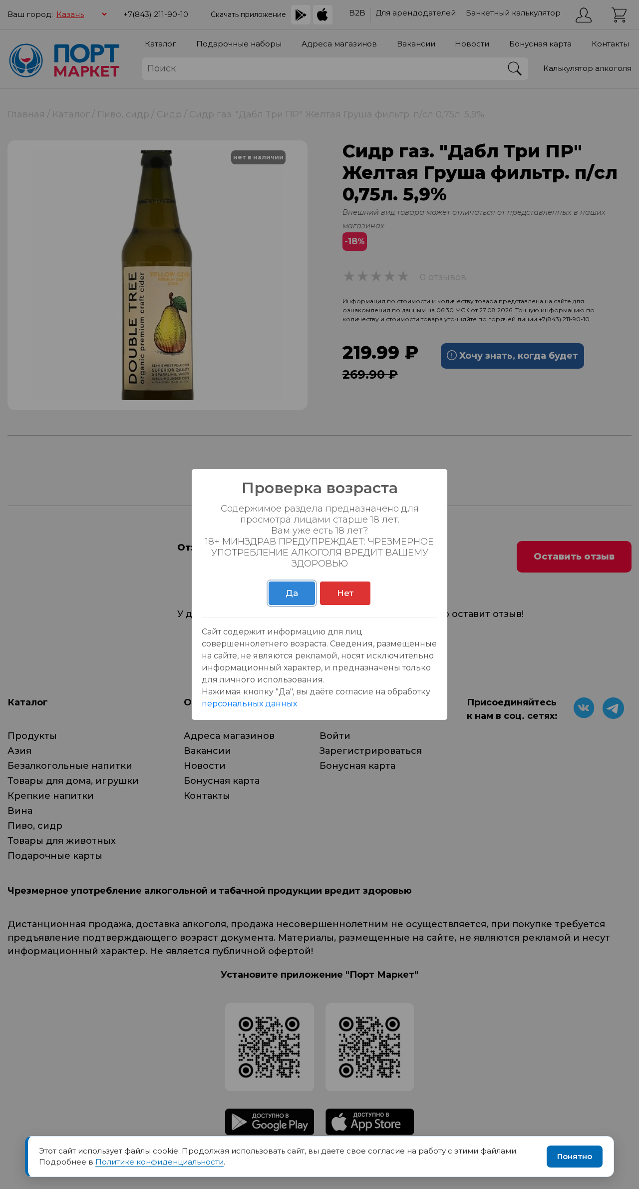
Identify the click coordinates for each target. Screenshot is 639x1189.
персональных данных (249, 703)
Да (292, 593)
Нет (345, 593)
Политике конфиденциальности (159, 1162)
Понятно (574, 1156)
